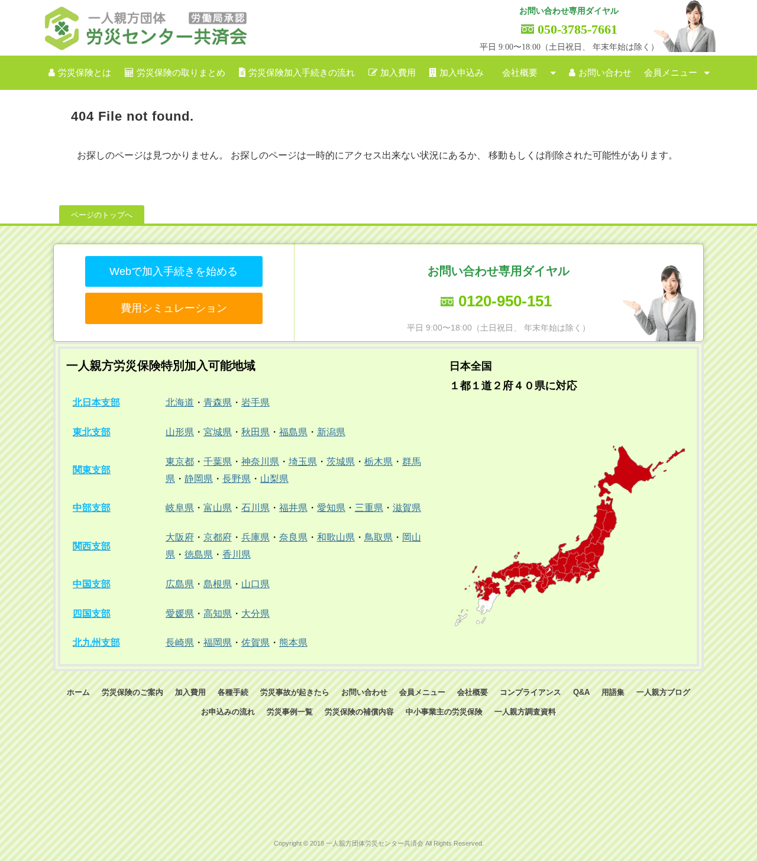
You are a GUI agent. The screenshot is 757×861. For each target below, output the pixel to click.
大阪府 (180, 537)
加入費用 (398, 72)
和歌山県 (336, 537)
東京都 (180, 462)
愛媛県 (180, 613)
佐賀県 (255, 642)
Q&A (581, 692)
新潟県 (331, 432)
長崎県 (180, 642)
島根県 (217, 584)
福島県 (293, 432)
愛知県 (331, 508)
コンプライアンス (530, 692)
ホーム (78, 692)
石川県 (255, 508)
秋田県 (255, 432)
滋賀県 (407, 508)
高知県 (217, 613)
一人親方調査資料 (525, 711)
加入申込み (461, 72)
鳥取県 (378, 537)
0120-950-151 (505, 301)
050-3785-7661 (577, 29)
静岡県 (199, 479)
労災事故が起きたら (294, 692)
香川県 (236, 554)
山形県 (180, 432)
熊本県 (293, 642)
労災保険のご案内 (132, 692)
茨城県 (340, 462)
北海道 (180, 402)
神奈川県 (260, 462)
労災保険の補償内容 (359, 711)
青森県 (217, 402)
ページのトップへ (101, 215)
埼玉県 (303, 462)
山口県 (255, 584)
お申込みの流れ (228, 711)
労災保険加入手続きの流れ (301, 72)
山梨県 (274, 479)
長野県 (236, 479)
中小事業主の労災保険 (444, 711)
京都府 (217, 537)
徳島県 (199, 554)
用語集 (613, 692)
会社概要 (520, 72)
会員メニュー (670, 72)
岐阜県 (180, 508)
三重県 (369, 508)
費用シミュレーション (174, 308)
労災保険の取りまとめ (181, 72)
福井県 (293, 508)
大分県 (255, 613)
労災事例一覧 (290, 711)
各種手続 (233, 692)
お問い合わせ (605, 72)
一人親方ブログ (663, 692)
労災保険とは (84, 72)
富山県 (217, 508)
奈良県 (293, 537)
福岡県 (217, 642)
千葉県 (217, 462)
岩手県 (255, 402)
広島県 (180, 584)
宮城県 (217, 432)
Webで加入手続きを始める (173, 271)
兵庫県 (255, 537)
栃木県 (378, 462)
